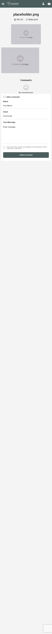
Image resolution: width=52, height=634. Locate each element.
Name (5, 101)
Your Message (9, 122)
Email (5, 112)
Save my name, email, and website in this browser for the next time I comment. (27, 147)
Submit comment (26, 155)
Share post (33, 19)
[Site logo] (14, 3)
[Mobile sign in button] (43, 3)
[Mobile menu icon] (3, 3)
